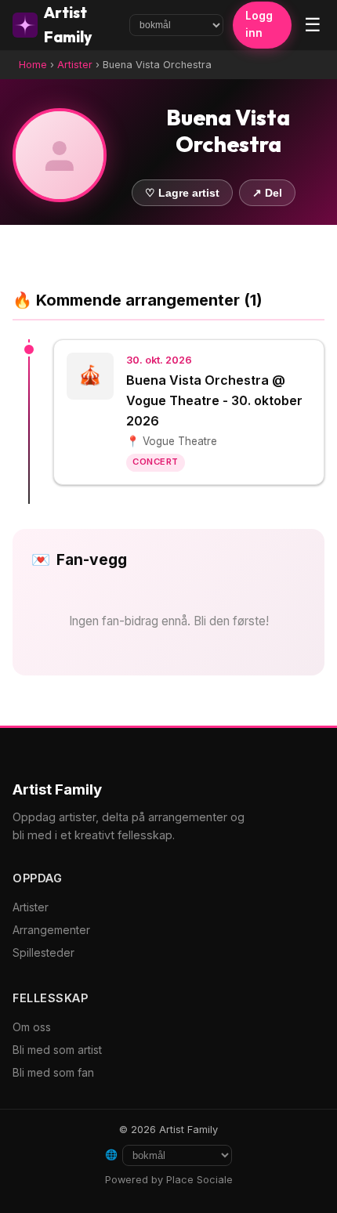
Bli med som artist (57, 1049)
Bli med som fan (53, 1072)
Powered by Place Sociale (169, 1180)
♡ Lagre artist (182, 193)
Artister (74, 65)
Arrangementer (51, 929)
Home (33, 65)
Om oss (32, 1027)
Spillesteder (43, 952)
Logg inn (259, 24)
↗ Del (267, 193)
